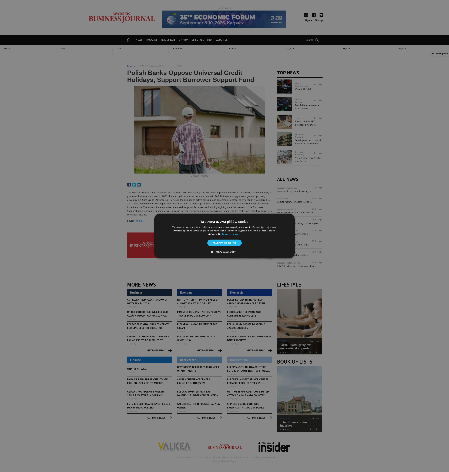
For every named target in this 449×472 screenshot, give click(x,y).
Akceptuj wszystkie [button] (224, 242)
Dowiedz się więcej (232, 234)
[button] (224, 252)
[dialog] (224, 236)
